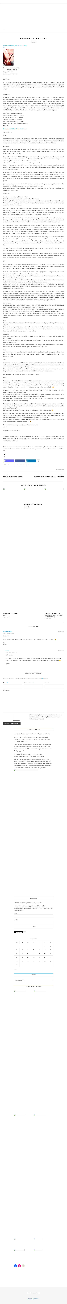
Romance (35, 465)
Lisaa (7, 650)
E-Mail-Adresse (28, 683)
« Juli (15, 969)
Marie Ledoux (7, 631)
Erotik (17, 465)
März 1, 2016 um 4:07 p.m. (11, 652)
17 (16, 957)
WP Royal (37, 1293)
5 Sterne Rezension (8, 465)
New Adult (23, 465)
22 (45, 957)
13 (33, 953)
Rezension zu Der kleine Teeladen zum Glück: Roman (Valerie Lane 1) (54, 615)
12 (28, 953)
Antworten (61, 631)
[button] (9, 460)
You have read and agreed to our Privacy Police (28, 902)
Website (47, 683)
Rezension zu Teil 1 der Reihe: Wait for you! (15, 129)
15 (45, 953)
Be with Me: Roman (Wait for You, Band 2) (15, 45)
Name (5, 683)
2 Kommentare (60, 469)
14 (39, 953)
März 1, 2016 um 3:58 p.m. (8, 633)
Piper (29, 465)
